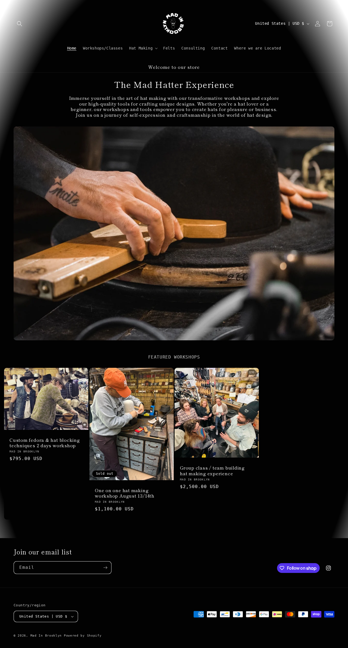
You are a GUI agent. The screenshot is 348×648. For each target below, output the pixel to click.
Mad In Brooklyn (46, 635)
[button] (20, 24)
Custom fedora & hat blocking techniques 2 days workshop (45, 443)
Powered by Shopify (83, 635)
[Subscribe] (105, 567)
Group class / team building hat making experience (212, 470)
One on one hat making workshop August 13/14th (124, 493)
